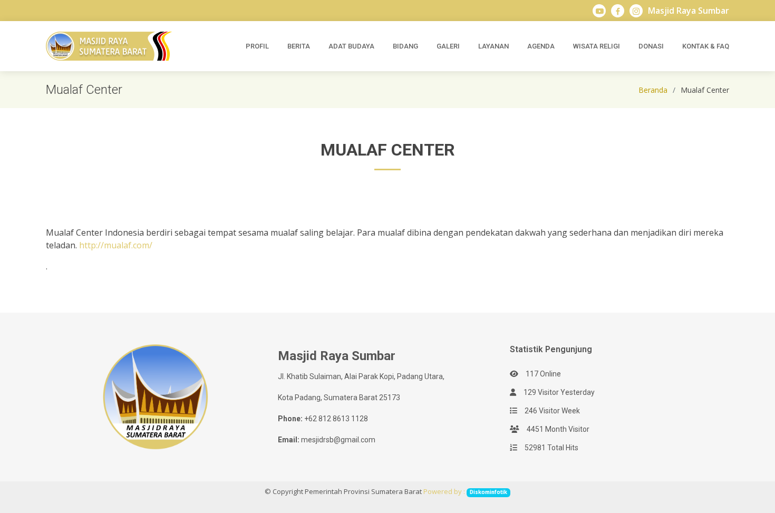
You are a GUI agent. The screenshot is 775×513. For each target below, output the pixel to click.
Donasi (651, 46)
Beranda (652, 90)
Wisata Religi (596, 46)
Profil (257, 46)
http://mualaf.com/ (115, 245)
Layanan (493, 46)
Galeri (448, 46)
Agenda (541, 46)
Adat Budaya (351, 46)
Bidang (405, 46)
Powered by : (465, 491)
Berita (298, 46)
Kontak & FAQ (705, 46)
